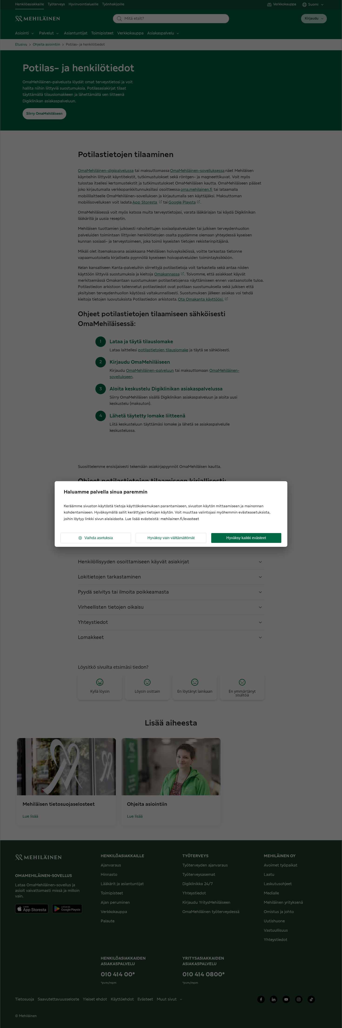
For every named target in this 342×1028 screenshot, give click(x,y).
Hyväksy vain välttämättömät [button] (171, 538)
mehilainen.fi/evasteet (180, 519)
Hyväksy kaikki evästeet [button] (246, 538)
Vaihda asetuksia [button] (98, 538)
